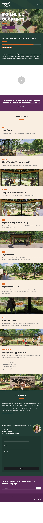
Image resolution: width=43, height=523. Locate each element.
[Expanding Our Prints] (6, 4)
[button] (40, 4)
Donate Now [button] (8, 27)
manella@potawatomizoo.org (12, 433)
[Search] (37, 4)
